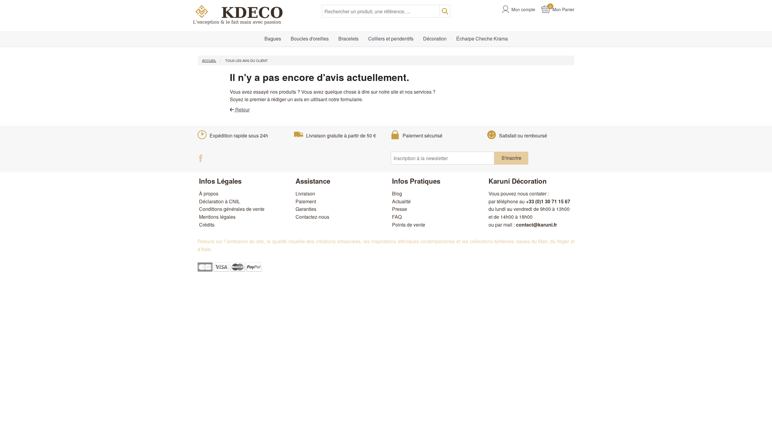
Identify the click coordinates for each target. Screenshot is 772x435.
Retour (242, 109)
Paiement (306, 201)
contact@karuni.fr (536, 224)
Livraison (305, 193)
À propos (208, 193)
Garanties (306, 208)
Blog (397, 193)
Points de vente (408, 224)
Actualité (401, 201)
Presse (399, 208)
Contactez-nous (312, 216)
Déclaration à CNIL (219, 201)
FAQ (397, 216)
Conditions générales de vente (231, 208)
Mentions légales (217, 216)
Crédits (206, 224)
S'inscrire (511, 157)
